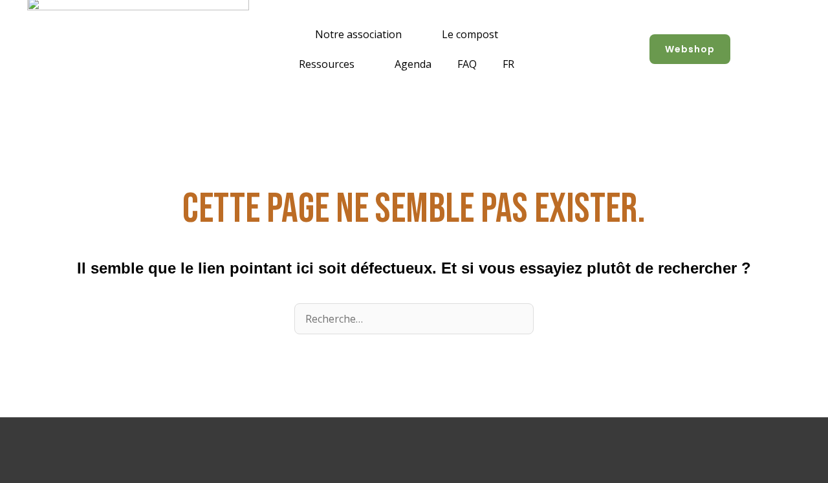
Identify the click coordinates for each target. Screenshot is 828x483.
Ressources (326, 64)
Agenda (413, 64)
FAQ (467, 64)
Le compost (470, 34)
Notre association (358, 34)
